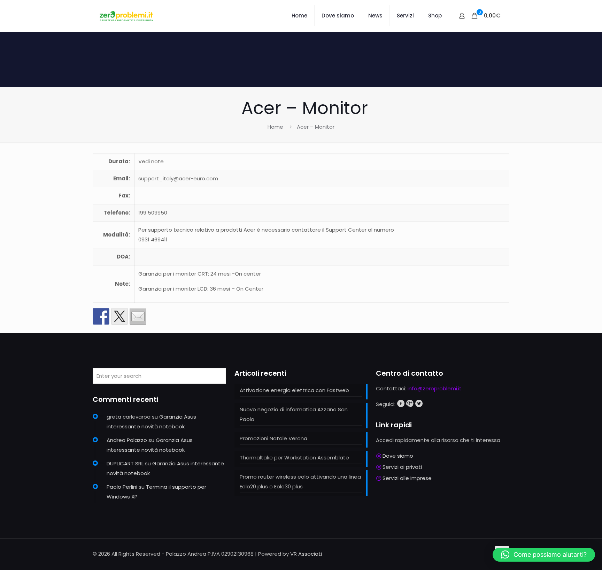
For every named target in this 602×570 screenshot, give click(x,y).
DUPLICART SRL (125, 463)
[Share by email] (138, 316)
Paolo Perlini (122, 486)
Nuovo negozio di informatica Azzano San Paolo (294, 414)
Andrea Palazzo (127, 440)
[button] (544, 555)
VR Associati (306, 553)
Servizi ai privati (402, 467)
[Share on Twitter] (119, 316)
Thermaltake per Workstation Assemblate (294, 457)
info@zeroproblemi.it (435, 388)
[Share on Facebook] (101, 316)
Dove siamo (398, 455)
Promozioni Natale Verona (273, 438)
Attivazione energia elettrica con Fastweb (294, 390)
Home (275, 126)
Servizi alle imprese (407, 478)
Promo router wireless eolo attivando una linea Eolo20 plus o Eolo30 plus (300, 481)
